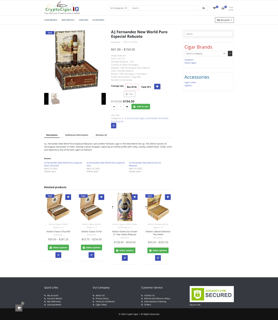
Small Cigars (190, 62)
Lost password (54, 304)
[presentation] (46, 99)
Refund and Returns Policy (157, 298)
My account (52, 295)
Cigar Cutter (190, 82)
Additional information (76, 135)
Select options (60, 247)
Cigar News (101, 304)
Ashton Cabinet (154, 224)
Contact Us (149, 295)
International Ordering (155, 301)
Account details (54, 298)
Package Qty (117, 86)
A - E (124, 118)
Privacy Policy (102, 298)
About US (100, 295)
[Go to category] (230, 53)
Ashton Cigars (55, 224)
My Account (223, 20)
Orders (147, 304)
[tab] (52, 135)
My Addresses (54, 301)
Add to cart (142, 106)
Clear (131, 94)
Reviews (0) (101, 135)
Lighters (188, 85)
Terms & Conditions (105, 301)
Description (52, 135)
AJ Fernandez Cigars (136, 118)
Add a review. (130, 41)
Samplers (189, 59)
